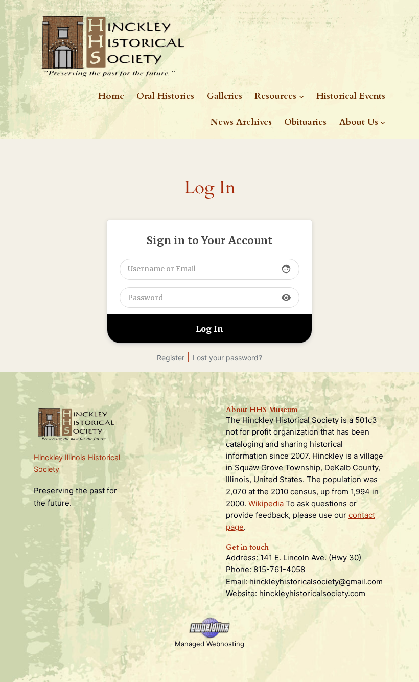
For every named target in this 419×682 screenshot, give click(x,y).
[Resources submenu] (301, 96)
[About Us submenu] (382, 122)
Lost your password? (227, 357)
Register (170, 357)
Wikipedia (266, 503)
